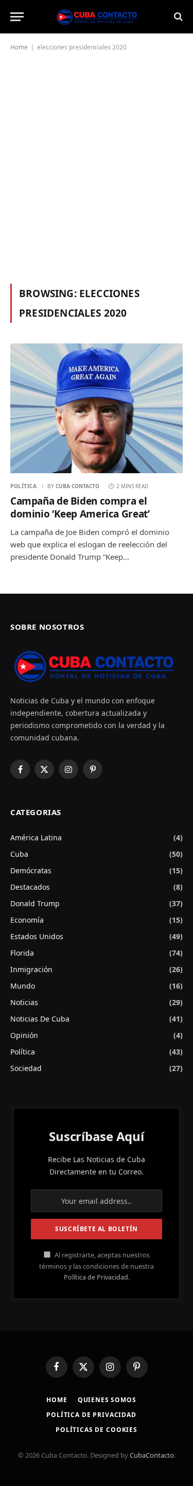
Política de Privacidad (96, 1277)
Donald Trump (35, 903)
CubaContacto (152, 1455)
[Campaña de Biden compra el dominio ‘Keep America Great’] (96, 408)
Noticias (24, 1002)
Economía (27, 920)
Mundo (22, 986)
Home (19, 47)
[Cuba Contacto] (97, 16)
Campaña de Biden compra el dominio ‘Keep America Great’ (79, 507)
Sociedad (26, 1068)
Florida (22, 953)
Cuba (19, 854)
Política (22, 1052)
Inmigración (31, 969)
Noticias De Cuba (39, 1019)
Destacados (30, 887)
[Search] (177, 16)
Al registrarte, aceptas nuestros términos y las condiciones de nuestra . (96, 1266)
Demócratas (30, 870)
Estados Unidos (36, 936)
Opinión (24, 1035)
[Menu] (17, 16)
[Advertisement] (96, 165)
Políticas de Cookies (96, 1429)
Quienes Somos (107, 1399)
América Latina (36, 837)
